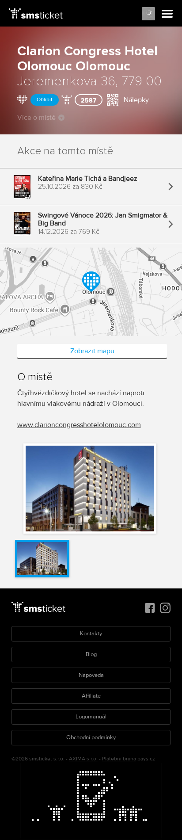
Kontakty (91, 633)
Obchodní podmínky (91, 737)
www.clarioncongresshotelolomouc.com (79, 424)
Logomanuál (91, 716)
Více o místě (36, 117)
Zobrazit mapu (92, 351)
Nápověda (91, 675)
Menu (167, 14)
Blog (91, 654)
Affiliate (91, 695)
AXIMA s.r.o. (83, 759)
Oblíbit (45, 99)
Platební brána (119, 759)
